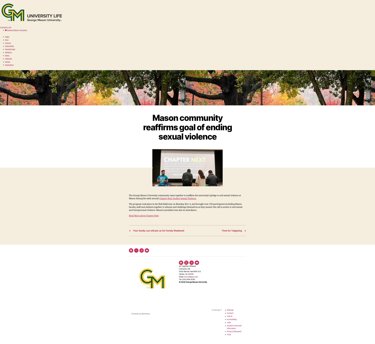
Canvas (8, 43)
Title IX (229, 316)
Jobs (229, 322)
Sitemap (230, 310)
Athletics (8, 52)
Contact (230, 313)
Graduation (9, 65)
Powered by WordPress (140, 314)
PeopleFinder (10, 49)
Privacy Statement (234, 331)
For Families (237, 75)
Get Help (247, 75)
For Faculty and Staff (210, 75)
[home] (188, 75)
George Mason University (17, 30)
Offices (256, 75)
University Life (5, 27)
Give (6, 40)
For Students (225, 75)
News (7, 55)
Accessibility (232, 319)
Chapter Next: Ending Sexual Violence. (177, 198)
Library (7, 62)
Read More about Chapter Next (144, 215)
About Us (195, 75)
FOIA (229, 335)
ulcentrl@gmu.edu (191, 277)
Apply (7, 37)
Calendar (8, 59)
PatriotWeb (9, 46)
